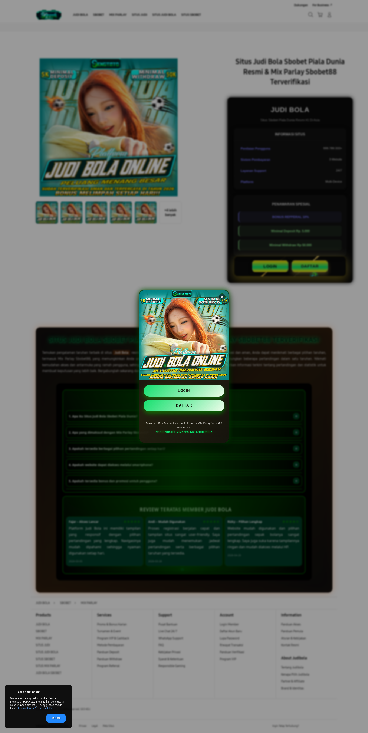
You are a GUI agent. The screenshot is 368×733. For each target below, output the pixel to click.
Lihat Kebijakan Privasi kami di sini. (36, 708)
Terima (56, 718)
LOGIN (184, 390)
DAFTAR (184, 405)
